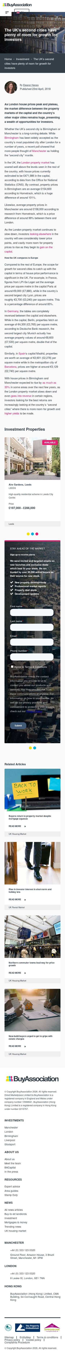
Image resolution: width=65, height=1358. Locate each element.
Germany (12, 311)
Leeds (12, 487)
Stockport (10, 1144)
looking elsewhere (40, 234)
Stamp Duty (11, 1195)
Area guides (11, 1191)
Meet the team (13, 1163)
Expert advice (12, 1186)
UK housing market (15, 1230)
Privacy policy (12, 1340)
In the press (11, 1171)
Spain (22, 353)
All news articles (14, 1209)
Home (8, 59)
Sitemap (9, 1337)
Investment (22, 59)
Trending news (13, 1226)
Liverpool (10, 1140)
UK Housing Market (17, 833)
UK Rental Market (17, 907)
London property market (35, 162)
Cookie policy (33, 1340)
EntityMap (25, 1337)
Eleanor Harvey (31, 85)
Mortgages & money (16, 1222)
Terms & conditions (47, 1337)
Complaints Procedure (17, 1342)
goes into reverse (21, 396)
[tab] (28, 533)
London (9, 1131)
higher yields (12, 413)
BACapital (10, 1167)
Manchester (39, 151)
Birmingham (12, 137)
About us (10, 1159)
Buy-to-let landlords (16, 1214)
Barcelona (10, 366)
